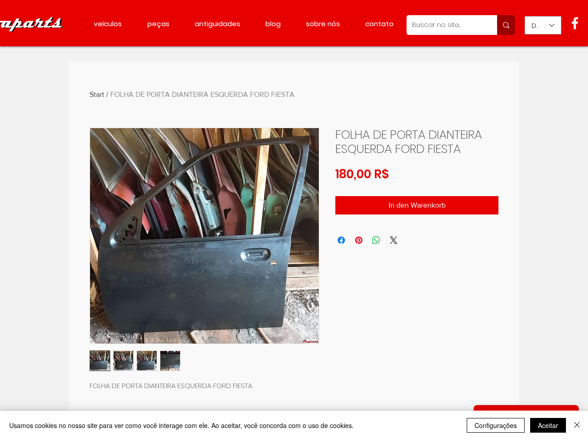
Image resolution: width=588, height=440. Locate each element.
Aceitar (548, 425)
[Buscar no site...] (506, 25)
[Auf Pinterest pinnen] (358, 240)
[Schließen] (576, 425)
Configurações (496, 425)
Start (97, 94)
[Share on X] (393, 240)
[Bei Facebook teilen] (341, 240)
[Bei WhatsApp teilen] (376, 240)
